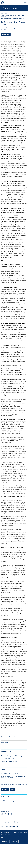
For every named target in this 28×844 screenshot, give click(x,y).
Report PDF (5, 34)
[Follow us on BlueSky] (17, 822)
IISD (2, 826)
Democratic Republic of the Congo (12, 756)
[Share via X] (2, 814)
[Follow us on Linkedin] (14, 822)
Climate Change (6, 773)
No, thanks (14, 841)
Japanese (14, 8)
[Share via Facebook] (5, 814)
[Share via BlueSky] (11, 814)
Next (12, 789)
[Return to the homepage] (2, 2)
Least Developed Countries (9, 761)
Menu (25, 2)
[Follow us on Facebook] (11, 822)
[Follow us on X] (8, 822)
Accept (4, 841)
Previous (5, 789)
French (7, 8)
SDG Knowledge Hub (12, 826)
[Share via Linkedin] (8, 814)
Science (15, 773)
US (2, 758)
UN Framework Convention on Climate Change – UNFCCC (13, 776)
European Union (10, 758)
